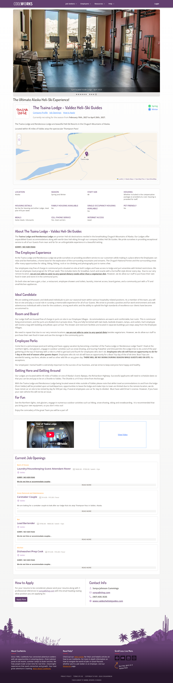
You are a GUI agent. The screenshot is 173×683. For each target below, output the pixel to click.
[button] (76, 94)
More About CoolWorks (42, 668)
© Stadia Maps (128, 179)
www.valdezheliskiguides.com (108, 601)
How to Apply (69, 112)
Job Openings (55, 112)
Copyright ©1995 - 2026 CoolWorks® (98, 676)
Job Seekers (70, 4)
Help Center (79, 657)
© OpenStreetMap (151, 179)
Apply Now (21, 599)
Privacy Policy (66, 676)
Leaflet (120, 179)
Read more (86, 485)
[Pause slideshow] (96, 94)
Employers (84, 4)
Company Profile (40, 112)
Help (110, 4)
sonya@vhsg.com (46, 591)
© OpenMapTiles (139, 179)
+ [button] (19, 136)
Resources (99, 4)
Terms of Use (78, 676)
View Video (123, 434)
